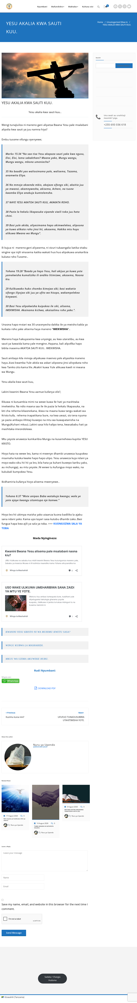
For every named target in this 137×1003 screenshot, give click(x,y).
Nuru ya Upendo (17, 825)
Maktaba (72, 6)
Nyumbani (42, 6)
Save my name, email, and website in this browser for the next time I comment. (45, 907)
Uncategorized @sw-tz (117, 22)
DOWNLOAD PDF (47, 688)
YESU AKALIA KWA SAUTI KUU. (27, 102)
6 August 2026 (72, 807)
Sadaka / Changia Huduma (52, 979)
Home (100, 22)
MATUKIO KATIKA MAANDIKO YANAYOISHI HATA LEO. (73, 810)
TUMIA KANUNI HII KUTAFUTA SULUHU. (44, 827)
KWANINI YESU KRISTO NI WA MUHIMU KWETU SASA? (38, 632)
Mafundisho (57, 6)
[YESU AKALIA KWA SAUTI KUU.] (45, 76)
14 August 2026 (42, 823)
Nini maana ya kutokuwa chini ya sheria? (14, 819)
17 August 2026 (12, 816)
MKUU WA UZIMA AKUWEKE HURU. (27, 659)
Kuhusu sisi (87, 6)
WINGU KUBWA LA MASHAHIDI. (24, 645)
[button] (98, 6)
